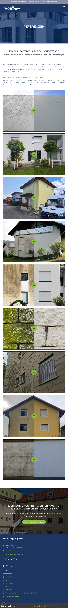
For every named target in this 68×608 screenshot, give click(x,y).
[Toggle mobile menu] (64, 6)
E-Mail (35, 513)
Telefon (42, 513)
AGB (7, 586)
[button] (4, 604)
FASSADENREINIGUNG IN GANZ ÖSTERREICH (21, 593)
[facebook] (3, 566)
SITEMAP (9, 590)
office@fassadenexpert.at (50, 1)
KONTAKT (9, 577)
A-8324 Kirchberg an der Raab (16, 548)
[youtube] (11, 566)
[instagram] (7, 566)
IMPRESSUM (10, 580)
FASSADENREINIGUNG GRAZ (16, 596)
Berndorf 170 (10, 545)
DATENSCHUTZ (11, 583)
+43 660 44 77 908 (12, 551)
